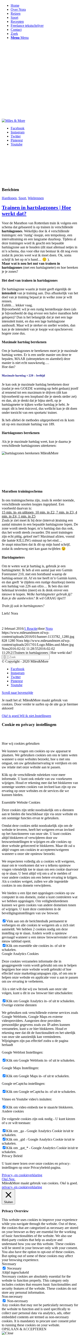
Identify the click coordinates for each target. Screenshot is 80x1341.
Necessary (14, 1268)
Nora (49, 628)
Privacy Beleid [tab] (12, 1156)
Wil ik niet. (27, 716)
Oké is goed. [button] (69, 1183)
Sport (22, 198)
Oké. (5, 1179)
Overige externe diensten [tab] (19, 1005)
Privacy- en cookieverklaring (22, 1175)
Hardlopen (9, 198)
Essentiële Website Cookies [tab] (21, 802)
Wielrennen (36, 198)
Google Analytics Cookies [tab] (20, 954)
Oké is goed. (11, 716)
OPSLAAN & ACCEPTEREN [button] (24, 1329)
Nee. (12, 1179)
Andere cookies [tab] (13, 1111)
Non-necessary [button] (12, 1296)
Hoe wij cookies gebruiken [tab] (21, 743)
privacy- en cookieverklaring (22, 1187)
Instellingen (43, 716)
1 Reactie (30, 628)
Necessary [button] (9, 1264)
